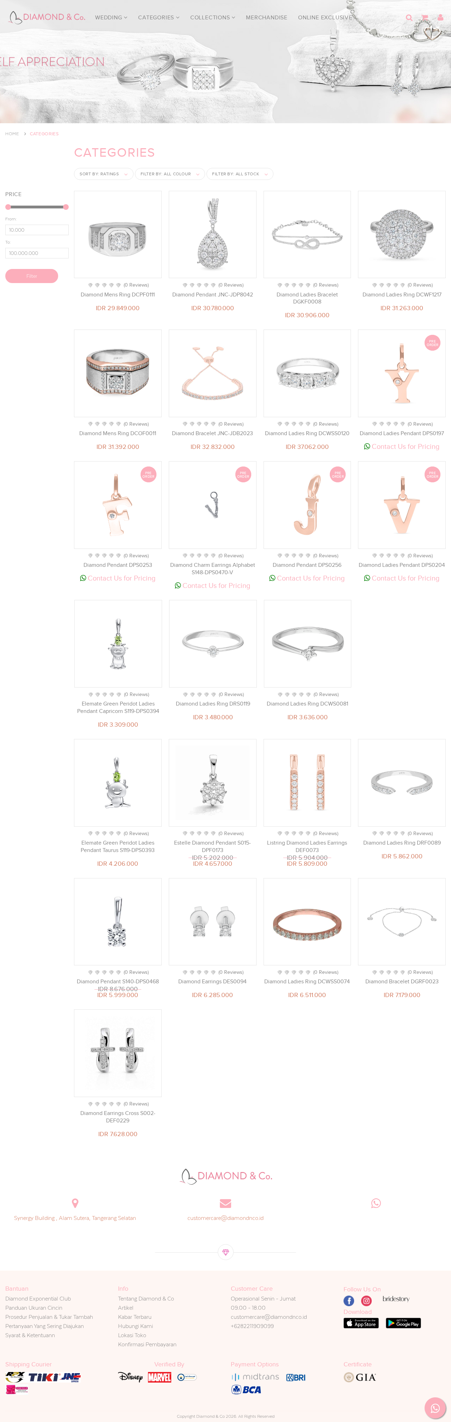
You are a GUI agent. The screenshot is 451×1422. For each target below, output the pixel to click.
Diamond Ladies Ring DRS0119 (213, 704)
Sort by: (99, 173)
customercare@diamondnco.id (225, 1218)
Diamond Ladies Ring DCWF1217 (402, 295)
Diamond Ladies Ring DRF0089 (402, 843)
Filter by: (166, 173)
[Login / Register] (440, 17)
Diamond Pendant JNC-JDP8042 (212, 295)
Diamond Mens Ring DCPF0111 (118, 295)
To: (8, 242)
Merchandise (267, 17)
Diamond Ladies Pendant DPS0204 (402, 565)
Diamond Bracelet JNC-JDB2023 (212, 433)
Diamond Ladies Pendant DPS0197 (402, 433)
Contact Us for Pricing (405, 446)
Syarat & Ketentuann (30, 1335)
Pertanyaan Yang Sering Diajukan (44, 1326)
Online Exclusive (325, 17)
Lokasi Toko (132, 1335)
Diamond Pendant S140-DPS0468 (118, 981)
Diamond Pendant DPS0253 (118, 565)
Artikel (126, 1307)
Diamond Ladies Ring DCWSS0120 (307, 433)
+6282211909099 (252, 1326)
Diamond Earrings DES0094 (212, 981)
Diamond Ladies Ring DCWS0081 (307, 704)
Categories (157, 17)
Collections (211, 17)
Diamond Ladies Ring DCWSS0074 (307, 981)
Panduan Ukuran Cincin (33, 1307)
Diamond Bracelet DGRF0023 (402, 981)
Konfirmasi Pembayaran (147, 1344)
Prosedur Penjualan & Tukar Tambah (49, 1317)
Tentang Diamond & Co (146, 1298)
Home (12, 133)
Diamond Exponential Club (38, 1298)
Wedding (109, 17)
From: (11, 219)
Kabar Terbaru (135, 1317)
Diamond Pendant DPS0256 (307, 565)
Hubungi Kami (135, 1326)
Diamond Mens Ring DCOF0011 (117, 433)
